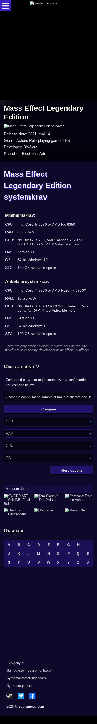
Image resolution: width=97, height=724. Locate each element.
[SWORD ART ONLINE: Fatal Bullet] (18, 500)
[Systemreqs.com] (53, 5)
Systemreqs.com (19, 686)
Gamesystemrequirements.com (30, 670)
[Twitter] (21, 696)
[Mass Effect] (79, 512)
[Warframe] (48, 512)
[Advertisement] (48, 56)
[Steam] (9, 696)
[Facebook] (32, 696)
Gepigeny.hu (15, 663)
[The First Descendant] (18, 512)
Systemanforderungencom (26, 678)
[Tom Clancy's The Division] (48, 500)
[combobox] (48, 421)
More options (72, 470)
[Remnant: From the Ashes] (79, 500)
